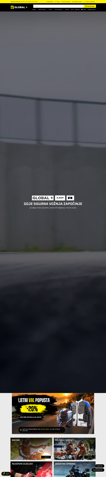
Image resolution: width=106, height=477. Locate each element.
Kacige (34, 9)
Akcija (78, 9)
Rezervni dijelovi (59, 9)
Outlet (84, 9)
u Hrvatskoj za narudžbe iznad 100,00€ (24, 1)
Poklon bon (99, 466)
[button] (6, 474)
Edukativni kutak (91, 9)
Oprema (67, 9)
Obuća (50, 9)
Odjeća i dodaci (42, 9)
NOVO (72, 9)
